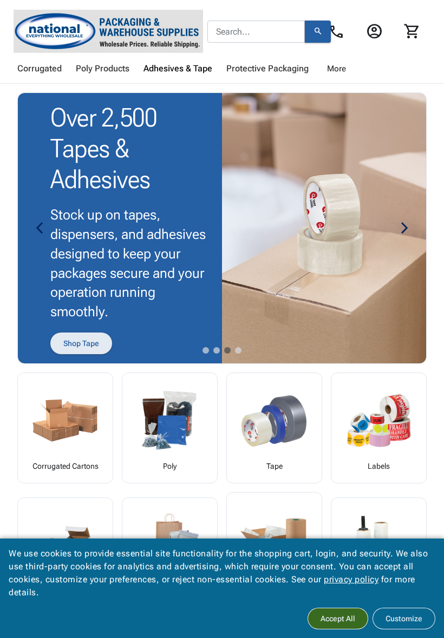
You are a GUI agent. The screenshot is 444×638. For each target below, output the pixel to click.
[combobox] (256, 32)
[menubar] (222, 68)
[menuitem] (39, 68)
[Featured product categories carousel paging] (206, 350)
